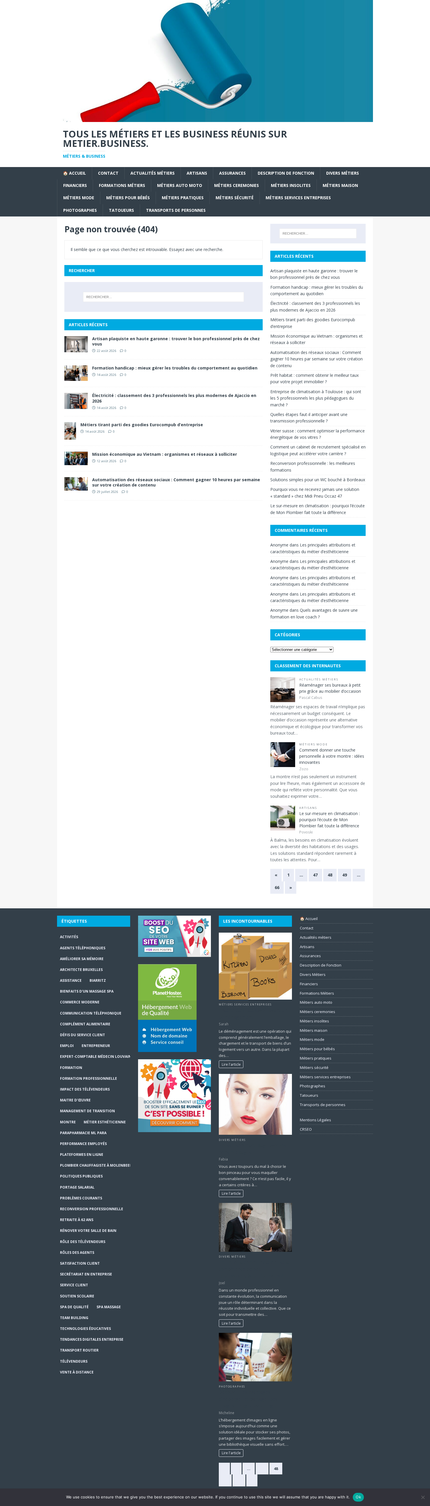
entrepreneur (96, 1045)
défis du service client (82, 1034)
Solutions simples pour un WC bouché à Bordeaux (317, 479)
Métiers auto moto (179, 185)
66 (277, 887)
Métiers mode (78, 197)
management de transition (87, 1110)
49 (344, 875)
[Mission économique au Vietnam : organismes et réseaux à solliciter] (76, 462)
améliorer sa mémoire (82, 958)
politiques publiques (81, 1176)
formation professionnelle (88, 1078)
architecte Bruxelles (81, 969)
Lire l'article (231, 1064)
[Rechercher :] (163, 297)
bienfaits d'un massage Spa (86, 991)
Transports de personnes (176, 210)
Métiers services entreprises (298, 197)
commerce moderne (79, 1002)
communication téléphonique (90, 1013)
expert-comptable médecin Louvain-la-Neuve (105, 1056)
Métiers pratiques (183, 197)
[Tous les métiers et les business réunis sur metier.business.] (215, 118)
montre (68, 1122)
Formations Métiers (122, 185)
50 (239, 1480)
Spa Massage (109, 1306)
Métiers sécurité (235, 197)
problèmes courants (81, 1198)
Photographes (80, 210)
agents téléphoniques (82, 947)
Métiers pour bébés (128, 197)
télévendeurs (73, 1361)
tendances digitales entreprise (91, 1339)
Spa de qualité (74, 1306)
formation (71, 1067)
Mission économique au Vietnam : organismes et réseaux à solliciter (164, 454)
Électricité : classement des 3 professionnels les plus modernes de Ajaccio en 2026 (174, 398)
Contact (108, 173)
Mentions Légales (315, 1119)
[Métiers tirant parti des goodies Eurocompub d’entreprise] (70, 436)
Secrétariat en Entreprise (86, 1274)
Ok (358, 1497)
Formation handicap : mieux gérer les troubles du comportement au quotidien (174, 368)
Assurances (232, 173)
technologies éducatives (85, 1328)
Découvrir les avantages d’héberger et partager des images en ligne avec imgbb (249, 1399)
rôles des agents (77, 1252)
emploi (67, 1045)
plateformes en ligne (81, 1154)
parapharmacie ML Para (83, 1132)
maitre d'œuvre (75, 1100)
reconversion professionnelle (91, 1208)
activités (69, 936)
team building (74, 1317)
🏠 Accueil (74, 173)
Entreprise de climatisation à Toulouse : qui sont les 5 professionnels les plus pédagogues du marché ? (315, 398)
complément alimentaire (85, 1024)
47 (315, 875)
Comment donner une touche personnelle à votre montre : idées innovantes (331, 756)
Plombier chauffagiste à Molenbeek (96, 1165)
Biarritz (98, 980)
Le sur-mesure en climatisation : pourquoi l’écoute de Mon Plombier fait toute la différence (329, 819)
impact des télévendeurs (85, 1089)
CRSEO (306, 1129)
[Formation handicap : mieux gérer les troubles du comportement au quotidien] (76, 377)
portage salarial (77, 1187)
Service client (74, 1284)
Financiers (75, 185)
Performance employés (83, 1143)
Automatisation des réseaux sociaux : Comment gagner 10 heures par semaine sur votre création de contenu (176, 482)
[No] (423, 1497)
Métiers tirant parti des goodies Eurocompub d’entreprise (141, 424)
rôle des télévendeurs (82, 1241)
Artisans (197, 173)
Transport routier (79, 1350)
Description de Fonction (286, 173)
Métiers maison (340, 185)
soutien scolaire (77, 1296)
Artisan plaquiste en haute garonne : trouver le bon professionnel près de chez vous (176, 341)
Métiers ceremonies (236, 185)
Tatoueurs (121, 210)
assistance (71, 980)
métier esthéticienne (105, 1122)
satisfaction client (80, 1263)
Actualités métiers (152, 173)
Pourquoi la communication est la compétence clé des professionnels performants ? (254, 1269)
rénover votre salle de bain (88, 1230)
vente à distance (77, 1372)
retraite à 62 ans (76, 1219)
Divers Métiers (342, 173)
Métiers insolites (291, 185)
